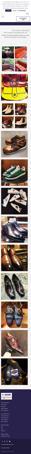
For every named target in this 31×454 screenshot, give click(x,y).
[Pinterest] (7, 441)
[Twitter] (10, 441)
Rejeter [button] (14, 10)
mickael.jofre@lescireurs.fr (7, 444)
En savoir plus (22, 10)
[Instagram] (5, 441)
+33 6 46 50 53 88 (5, 448)
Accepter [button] (8, 10)
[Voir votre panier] (27, 13)
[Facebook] (2, 441)
